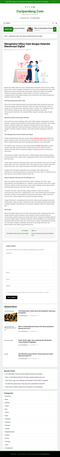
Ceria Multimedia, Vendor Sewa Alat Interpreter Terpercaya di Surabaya (23, 374)
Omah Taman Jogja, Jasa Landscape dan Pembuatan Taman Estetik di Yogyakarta (27, 1)
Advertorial (8, 396)
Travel (6, 445)
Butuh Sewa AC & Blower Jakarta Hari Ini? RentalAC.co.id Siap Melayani (24, 387)
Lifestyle (7, 428)
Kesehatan (8, 422)
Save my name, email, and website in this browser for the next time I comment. (28, 292)
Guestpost (7, 419)
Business (7, 402)
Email (8, 279)
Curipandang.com (30, 11)
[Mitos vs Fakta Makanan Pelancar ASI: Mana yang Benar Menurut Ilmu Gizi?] (27, 30)
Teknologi (7, 441)
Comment (9, 253)
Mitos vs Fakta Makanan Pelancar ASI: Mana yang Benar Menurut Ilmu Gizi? (25, 377)
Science (7, 438)
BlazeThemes (45, 454)
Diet (6, 409)
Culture (7, 406)
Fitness (7, 412)
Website (8, 286)
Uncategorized (9, 448)
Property (7, 435)
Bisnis (6, 399)
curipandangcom (10, 50)
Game (6, 415)
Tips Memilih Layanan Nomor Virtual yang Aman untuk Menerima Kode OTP (25, 383)
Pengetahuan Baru (9, 432)
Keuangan (7, 425)
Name (8, 272)
